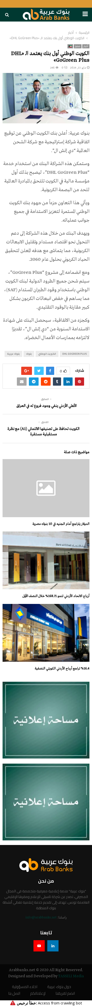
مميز (77, 46)
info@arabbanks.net (41, 917)
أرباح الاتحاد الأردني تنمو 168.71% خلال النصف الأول (55, 596)
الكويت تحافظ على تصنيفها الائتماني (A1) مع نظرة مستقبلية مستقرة (43, 431)
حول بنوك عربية (59, 987)
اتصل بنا (14, 993)
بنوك (29, 353)
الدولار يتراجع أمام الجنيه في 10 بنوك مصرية (60, 524)
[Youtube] (39, 945)
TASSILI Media (71, 976)
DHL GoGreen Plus (74, 353)
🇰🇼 (70, 46)
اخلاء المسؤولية (24, 987)
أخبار (86, 46)
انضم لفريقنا (65, 993)
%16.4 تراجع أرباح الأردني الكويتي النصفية (62, 668)
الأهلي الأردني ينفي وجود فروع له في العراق (46, 405)
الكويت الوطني (47, 353)
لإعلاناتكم (37, 993)
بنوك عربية (13, 353)
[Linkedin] (53, 945)
